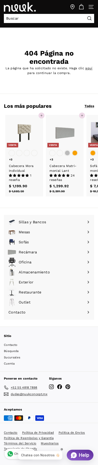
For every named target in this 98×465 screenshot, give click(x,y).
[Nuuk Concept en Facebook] (59, 386)
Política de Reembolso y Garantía (29, 438)
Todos (89, 106)
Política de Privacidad (38, 432)
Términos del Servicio (20, 443)
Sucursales (12, 357)
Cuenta (9, 363)
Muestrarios (50, 443)
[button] (19, 175)
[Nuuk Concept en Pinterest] (67, 386)
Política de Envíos (72, 432)
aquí (88, 68)
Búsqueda (11, 351)
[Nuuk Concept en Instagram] (51, 386)
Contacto (11, 345)
